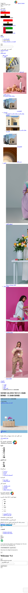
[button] (14, 15)
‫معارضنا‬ (5, 472)
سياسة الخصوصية (7, 513)
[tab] (14, 53)
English (2, 36)
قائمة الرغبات (6, 39)
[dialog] (14, 530)
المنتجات (5, 112)
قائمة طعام (3, 53)
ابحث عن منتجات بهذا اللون (7, 402)
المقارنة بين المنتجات (9, 41)
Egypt (14, 25)
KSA (10, 26)
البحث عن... (9, 49)
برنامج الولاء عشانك (7, 489)
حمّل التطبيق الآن (4, 438)
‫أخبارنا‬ (4, 473)
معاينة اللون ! (3, 431)
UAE (14, 33)
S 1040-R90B (4, 401)
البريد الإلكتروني (5, 562)
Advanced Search (4, 50)
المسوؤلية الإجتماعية (8, 475)
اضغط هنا (3, 524)
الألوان (4, 56)
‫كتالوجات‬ (5, 487)
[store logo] (11, 3)
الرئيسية (5, 488)
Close (4, 525)
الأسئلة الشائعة (6, 481)
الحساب (2, 381)
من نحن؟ (5, 471)
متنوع (4, 387)
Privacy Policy (9, 525)
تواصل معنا (3, 9)
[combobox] (7, 46)
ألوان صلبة (5, 388)
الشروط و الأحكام (7, 515)
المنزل (4, 384)
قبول (2, 525)
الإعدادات (3, 382)
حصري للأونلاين (6, 485)
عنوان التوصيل (6, 4)
